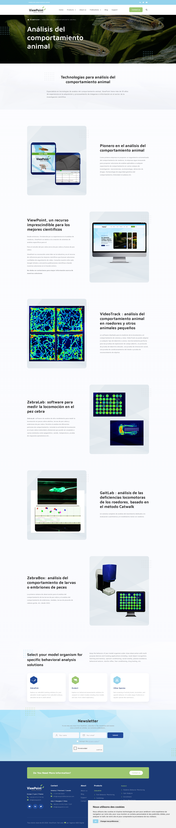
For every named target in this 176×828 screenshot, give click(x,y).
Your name (63, 735)
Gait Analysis (128, 793)
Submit (115, 735)
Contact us (136, 10)
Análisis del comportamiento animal (59, 19)
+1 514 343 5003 (58, 793)
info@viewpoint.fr (35, 800)
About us (82, 10)
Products (70, 10)
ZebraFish (34, 688)
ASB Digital (80, 823)
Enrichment (127, 797)
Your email (90, 735)
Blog (106, 10)
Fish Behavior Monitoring (105, 794)
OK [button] (96, 821)
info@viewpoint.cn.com (60, 807)
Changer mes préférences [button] (109, 821)
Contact (84, 801)
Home (61, 10)
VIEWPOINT (34, 19)
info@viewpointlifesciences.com (63, 796)
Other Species (119, 688)
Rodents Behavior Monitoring (134, 790)
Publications (94, 10)
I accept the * (89, 741)
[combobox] (134, 2)
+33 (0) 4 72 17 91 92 (37, 797)
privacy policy (94, 741)
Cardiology (100, 798)
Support (115, 10)
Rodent (75, 688)
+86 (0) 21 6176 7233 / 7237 (62, 804)
